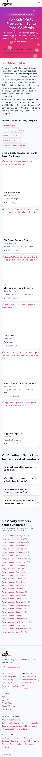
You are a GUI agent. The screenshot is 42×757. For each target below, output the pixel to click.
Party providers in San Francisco (16, 542)
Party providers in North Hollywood (17, 622)
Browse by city (7, 680)
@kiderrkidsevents (13, 667)
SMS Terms (6, 709)
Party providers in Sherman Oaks (16, 605)
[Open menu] (38, 3)
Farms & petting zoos (12, 135)
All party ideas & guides (11, 720)
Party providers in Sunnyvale (14, 625)
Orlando (5, 744)
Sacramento (15, 741)
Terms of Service (8, 706)
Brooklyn (36, 741)
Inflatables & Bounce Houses (15, 145)
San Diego (17, 738)
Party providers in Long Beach (15, 619)
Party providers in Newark (13, 589)
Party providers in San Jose (14, 549)
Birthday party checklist (11, 723)
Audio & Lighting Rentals (13, 130)
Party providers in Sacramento (15, 552)
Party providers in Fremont (14, 615)
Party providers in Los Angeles (16, 535)
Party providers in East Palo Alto (16, 585)
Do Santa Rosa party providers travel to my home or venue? (21, 501)
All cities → (6, 747)
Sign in (25, 688)
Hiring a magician (30, 726)
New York (26, 741)
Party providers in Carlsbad (14, 565)
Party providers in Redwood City (16, 562)
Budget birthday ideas (30, 723)
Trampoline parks (11, 125)
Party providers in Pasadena (14, 599)
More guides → (23, 729)
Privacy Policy (7, 703)
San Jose (5, 741)
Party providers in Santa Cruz (15, 555)
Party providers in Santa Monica (16, 602)
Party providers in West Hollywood (17, 629)
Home (4, 63)
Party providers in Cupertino (14, 612)
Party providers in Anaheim (14, 609)
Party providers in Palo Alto (14, 539)
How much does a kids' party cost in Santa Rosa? (21, 468)
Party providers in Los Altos (14, 575)
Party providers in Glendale (14, 579)
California (11, 63)
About (4, 697)
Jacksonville (29, 744)
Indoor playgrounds (12, 140)
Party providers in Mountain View (16, 559)
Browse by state (8, 683)
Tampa (13, 744)
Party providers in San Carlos (14, 592)
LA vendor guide (8, 729)
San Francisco (29, 738)
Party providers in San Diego (15, 545)
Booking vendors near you (12, 726)
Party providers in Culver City (15, 632)
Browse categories (9, 677)
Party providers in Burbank (14, 582)
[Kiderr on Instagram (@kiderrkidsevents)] (4, 667)
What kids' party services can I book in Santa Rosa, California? (21, 479)
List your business (29, 677)
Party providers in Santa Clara (15, 595)
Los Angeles (6, 738)
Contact (5, 700)
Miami (20, 744)
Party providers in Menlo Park (15, 569)
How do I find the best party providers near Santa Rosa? (21, 490)
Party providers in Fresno (13, 572)
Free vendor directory (30, 680)
